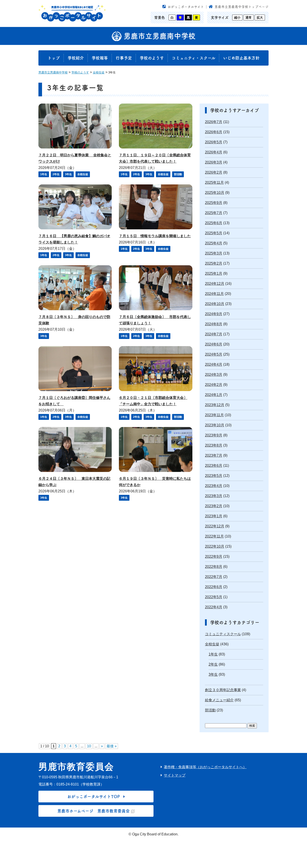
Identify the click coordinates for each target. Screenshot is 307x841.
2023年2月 (213, 506)
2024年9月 (213, 314)
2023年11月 (214, 415)
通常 (248, 17)
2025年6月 (213, 223)
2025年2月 (213, 263)
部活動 (178, 174)
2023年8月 (213, 445)
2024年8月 (213, 324)
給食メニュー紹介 (219, 700)
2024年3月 (213, 374)
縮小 (237, 17)
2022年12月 (214, 526)
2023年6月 (213, 465)
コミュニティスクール (223, 634)
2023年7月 (213, 455)
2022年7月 (213, 577)
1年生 (43, 174)
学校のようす (152, 58)
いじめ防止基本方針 (241, 58)
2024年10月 (214, 304)
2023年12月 (214, 405)
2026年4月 (213, 152)
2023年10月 (214, 425)
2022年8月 (213, 567)
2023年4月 (213, 486)
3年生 (68, 174)
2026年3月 (213, 162)
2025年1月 (213, 273)
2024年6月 (213, 344)
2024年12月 (214, 283)
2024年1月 (213, 395)
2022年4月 (213, 607)
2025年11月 (214, 182)
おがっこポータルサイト (186, 6)
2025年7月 (213, 213)
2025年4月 (213, 243)
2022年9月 (213, 556)
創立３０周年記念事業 (223, 690)
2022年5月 (213, 597)
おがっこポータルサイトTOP (93, 797)
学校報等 (100, 58)
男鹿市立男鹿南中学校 (159, 36)
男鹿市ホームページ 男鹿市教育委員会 (93, 811)
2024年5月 (213, 354)
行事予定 (124, 58)
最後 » (112, 746)
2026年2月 (213, 172)
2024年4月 (213, 364)
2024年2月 (213, 385)
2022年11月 (214, 536)
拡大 (260, 17)
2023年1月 (213, 516)
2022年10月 (214, 546)
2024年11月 (214, 294)
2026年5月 (213, 142)
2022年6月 (213, 587)
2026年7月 (213, 122)
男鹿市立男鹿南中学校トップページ (242, 6)
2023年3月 (213, 496)
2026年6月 (213, 132)
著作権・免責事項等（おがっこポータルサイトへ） (205, 767)
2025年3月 (213, 253)
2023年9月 (213, 435)
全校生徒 (82, 174)
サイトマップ (174, 775)
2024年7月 (213, 334)
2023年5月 (213, 476)
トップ (54, 58)
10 (89, 746)
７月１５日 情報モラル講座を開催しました (155, 236)
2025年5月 (213, 233)
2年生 (56, 174)
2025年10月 (214, 193)
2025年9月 (213, 203)
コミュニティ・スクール (193, 58)
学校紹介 (76, 58)
